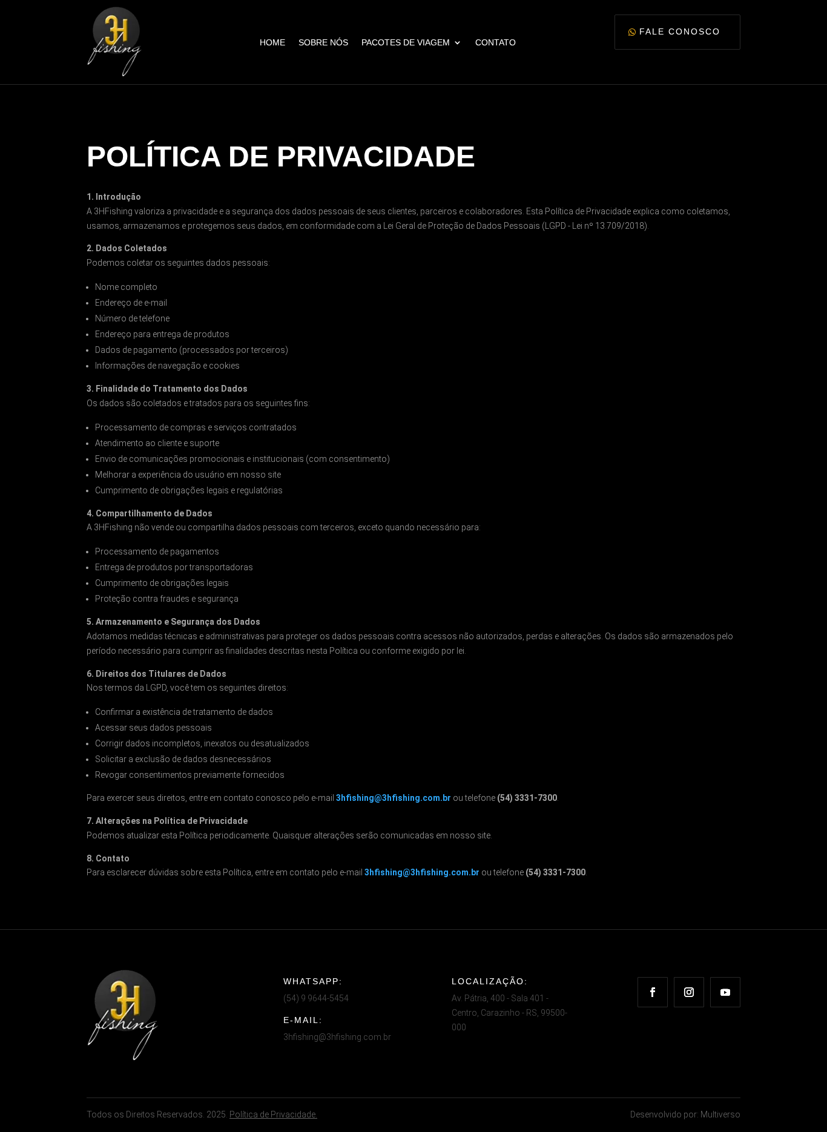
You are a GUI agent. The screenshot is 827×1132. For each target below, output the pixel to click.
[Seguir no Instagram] (689, 992)
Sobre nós (323, 42)
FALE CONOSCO (679, 31)
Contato (495, 42)
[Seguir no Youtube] (725, 992)
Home (272, 42)
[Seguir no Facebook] (653, 992)
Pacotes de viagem (405, 42)
